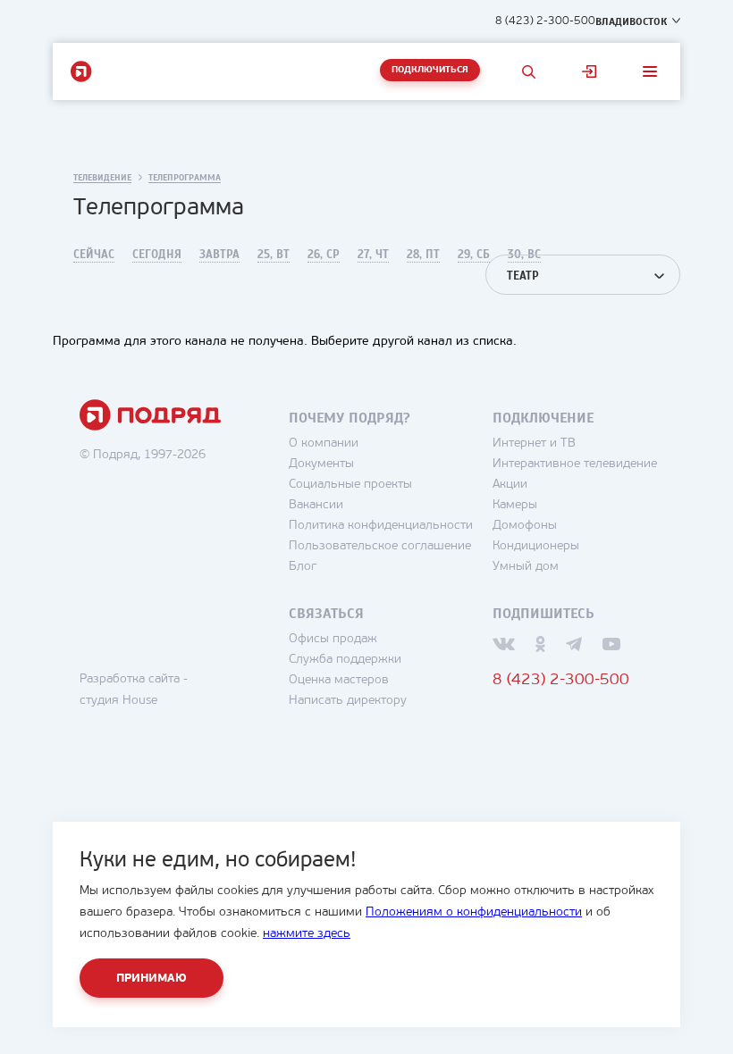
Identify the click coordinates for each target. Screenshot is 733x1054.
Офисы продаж (333, 639)
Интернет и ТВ (534, 443)
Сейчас (93, 254)
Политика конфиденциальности (381, 525)
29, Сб (474, 254)
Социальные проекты (350, 484)
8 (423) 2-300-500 (545, 21)
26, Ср (324, 254)
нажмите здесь (306, 934)
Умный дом (526, 566)
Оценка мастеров (339, 680)
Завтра (219, 254)
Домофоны (525, 525)
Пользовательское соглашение (380, 546)
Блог (302, 566)
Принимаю (151, 978)
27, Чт (373, 254)
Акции (510, 484)
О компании (323, 443)
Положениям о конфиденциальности (474, 912)
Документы (321, 464)
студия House (118, 700)
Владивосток (631, 21)
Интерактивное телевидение (575, 464)
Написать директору (348, 700)
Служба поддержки (345, 659)
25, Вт (273, 254)
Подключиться (430, 70)
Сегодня (156, 254)
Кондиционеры (536, 546)
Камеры (515, 505)
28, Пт (423, 254)
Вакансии (316, 505)
